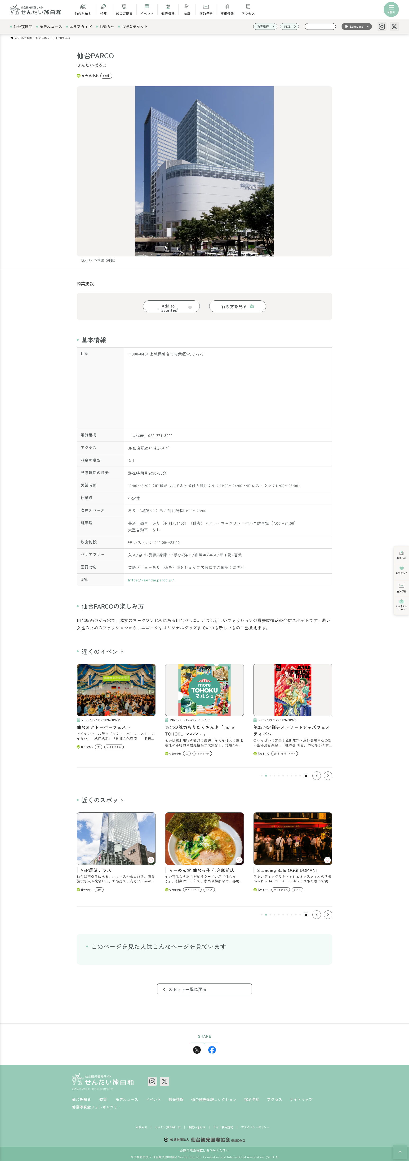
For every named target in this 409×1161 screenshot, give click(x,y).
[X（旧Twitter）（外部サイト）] (394, 26)
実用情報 (227, 13)
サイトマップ (301, 1099)
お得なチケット (134, 26)
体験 (187, 13)
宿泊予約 (206, 13)
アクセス (248, 13)
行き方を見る (234, 306)
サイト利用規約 (223, 1127)
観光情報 (168, 13)
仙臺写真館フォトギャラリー (96, 1107)
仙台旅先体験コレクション (214, 1099)
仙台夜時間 (22, 26)
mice (287, 26)
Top (16, 37)
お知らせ (106, 26)
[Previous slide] (316, 775)
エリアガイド (80, 26)
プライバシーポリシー (255, 1127)
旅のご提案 (124, 13)
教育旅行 (263, 26)
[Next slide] (328, 775)
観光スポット (44, 37)
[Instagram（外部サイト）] (382, 26)
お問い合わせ (196, 1127)
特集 (103, 13)
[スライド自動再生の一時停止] (306, 776)
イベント (147, 13)
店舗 (106, 75)
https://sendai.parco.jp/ (151, 580)
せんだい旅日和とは (168, 1127)
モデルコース (51, 26)
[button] (262, 776)
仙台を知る (83, 13)
